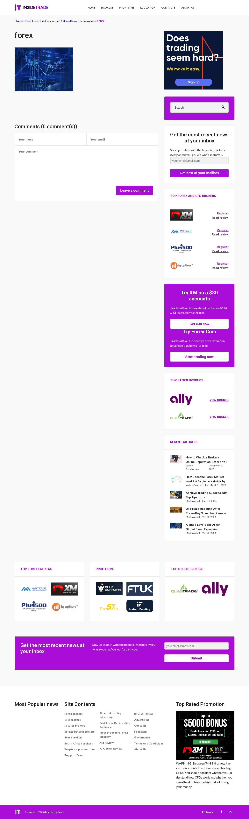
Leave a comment (134, 190)
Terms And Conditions (148, 743)
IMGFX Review (143, 713)
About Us (188, 7)
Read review (220, 217)
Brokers (107, 7)
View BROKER (219, 400)
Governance (142, 737)
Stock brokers (73, 737)
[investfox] (193, 61)
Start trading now (199, 357)
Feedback (140, 731)
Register (223, 213)
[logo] (31, 7)
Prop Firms (126, 7)
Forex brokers (73, 713)
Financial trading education (110, 715)
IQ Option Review (110, 748)
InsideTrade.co (54, 812)
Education (147, 7)
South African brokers (78, 743)
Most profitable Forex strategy (113, 734)
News (91, 7)
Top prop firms (73, 755)
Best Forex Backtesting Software (114, 725)
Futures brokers (74, 725)
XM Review (106, 742)
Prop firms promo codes (79, 749)
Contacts (168, 7)
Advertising (141, 719)
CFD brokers (72, 719)
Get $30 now (199, 324)
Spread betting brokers (79, 731)
